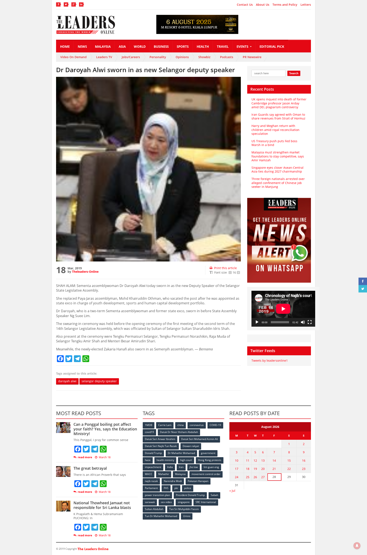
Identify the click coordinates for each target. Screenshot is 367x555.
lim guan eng (211, 467)
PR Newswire (252, 57)
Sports (183, 46)
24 (236, 477)
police (187, 488)
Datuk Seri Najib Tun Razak (161, 446)
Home (65, 46)
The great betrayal (90, 468)
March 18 (104, 457)
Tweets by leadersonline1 (269, 360)
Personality (158, 57)
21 (274, 469)
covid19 (149, 432)
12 (255, 460)
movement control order (206, 474)
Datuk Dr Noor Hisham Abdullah (179, 432)
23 (303, 469)
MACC (148, 474)
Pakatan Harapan (198, 481)
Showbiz (204, 57)
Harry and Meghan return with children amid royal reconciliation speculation (275, 129)
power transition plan (157, 495)
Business (161, 46)
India (170, 467)
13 (263, 460)
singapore (184, 502)
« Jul (232, 491)
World (140, 46)
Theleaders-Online (85, 272)
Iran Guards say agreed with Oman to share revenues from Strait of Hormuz (278, 116)
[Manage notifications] (357, 545)
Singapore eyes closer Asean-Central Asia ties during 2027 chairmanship (277, 169)
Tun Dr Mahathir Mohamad (161, 516)
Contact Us (245, 4)
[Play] (257, 322)
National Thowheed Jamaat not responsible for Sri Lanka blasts (102, 505)
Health (203, 46)
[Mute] (303, 322)
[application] (283, 309)
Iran (181, 467)
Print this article (225, 268)
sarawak (150, 502)
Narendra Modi (173, 481)
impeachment (153, 467)
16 (303, 460)
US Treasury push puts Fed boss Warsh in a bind (274, 143)
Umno (186, 516)
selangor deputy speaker (99, 381)
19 (255, 469)
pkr (176, 488)
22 (289, 469)
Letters (306, 4)
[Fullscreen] (310, 322)
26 (255, 477)
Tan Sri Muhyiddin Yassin (184, 509)
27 (263, 477)
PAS (166, 488)
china (180, 425)
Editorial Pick (272, 46)
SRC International (206, 502)
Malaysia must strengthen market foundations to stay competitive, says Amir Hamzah (277, 156)
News (82, 46)
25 (247, 477)
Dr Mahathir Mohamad (181, 453)
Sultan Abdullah (154, 509)
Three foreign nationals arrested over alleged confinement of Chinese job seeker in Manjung (278, 182)
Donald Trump (153, 453)
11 (247, 460)
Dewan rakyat (191, 446)
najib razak (151, 481)
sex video (166, 502)
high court (186, 460)
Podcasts (226, 57)
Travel (223, 46)
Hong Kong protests (209, 460)
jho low (193, 467)
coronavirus (197, 425)
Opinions (182, 57)
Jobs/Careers (131, 57)
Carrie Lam (164, 425)
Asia (122, 46)
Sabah (214, 495)
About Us (262, 4)
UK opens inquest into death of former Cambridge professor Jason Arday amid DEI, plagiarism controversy (278, 103)
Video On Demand (73, 57)
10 (236, 460)
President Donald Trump (190, 495)
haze (148, 460)
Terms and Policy (284, 4)
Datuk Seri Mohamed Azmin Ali (199, 439)
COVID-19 (215, 425)
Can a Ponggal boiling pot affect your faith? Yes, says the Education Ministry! (105, 429)
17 (236, 469)
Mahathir (163, 474)
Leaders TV (104, 57)
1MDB (148, 425)
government (208, 453)
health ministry (165, 460)
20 (263, 469)
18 (247, 469)
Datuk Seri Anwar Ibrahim (160, 439)
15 (289, 460)
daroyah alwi (67, 381)
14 (274, 460)
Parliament (151, 488)
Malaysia (103, 46)
